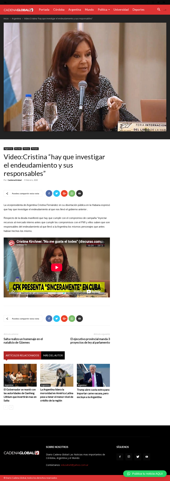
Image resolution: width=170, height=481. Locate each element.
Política (102, 9)
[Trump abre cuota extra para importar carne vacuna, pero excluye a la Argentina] (93, 375)
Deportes (138, 9)
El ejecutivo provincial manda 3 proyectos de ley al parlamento (90, 340)
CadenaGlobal (15, 180)
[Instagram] (152, 2)
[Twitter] (158, 2)
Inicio (6, 18)
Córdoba (58, 9)
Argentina (74, 9)
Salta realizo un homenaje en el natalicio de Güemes (23, 340)
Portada (44, 9)
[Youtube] (163, 2)
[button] (159, 9)
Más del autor (53, 355)
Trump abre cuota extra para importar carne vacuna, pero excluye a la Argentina (93, 393)
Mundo (89, 9)
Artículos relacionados (22, 355)
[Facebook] (147, 2)
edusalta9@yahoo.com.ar (74, 465)
